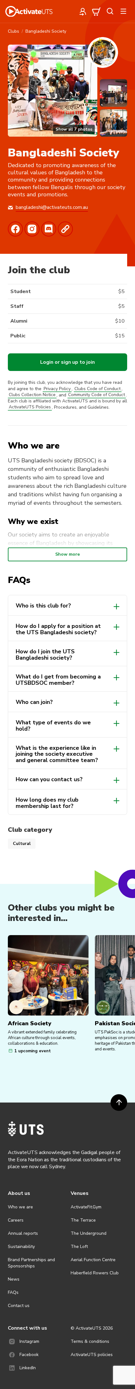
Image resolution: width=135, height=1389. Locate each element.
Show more (67, 554)
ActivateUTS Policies (30, 407)
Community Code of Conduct (96, 395)
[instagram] (32, 229)
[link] (66, 229)
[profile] (83, 11)
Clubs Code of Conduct (97, 389)
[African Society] (48, 975)
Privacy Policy (57, 389)
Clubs (13, 31)
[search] (110, 11)
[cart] (96, 11)
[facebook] (16, 229)
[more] (123, 11)
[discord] (49, 229)
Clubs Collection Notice (32, 395)
